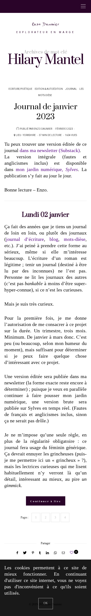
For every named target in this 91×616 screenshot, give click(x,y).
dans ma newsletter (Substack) (50, 150)
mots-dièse (74, 239)
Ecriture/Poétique (20, 89)
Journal (71, 89)
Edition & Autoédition (49, 89)
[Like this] (72, 552)
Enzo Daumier (45, 24)
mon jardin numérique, (47, 169)
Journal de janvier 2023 (45, 112)
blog (54, 239)
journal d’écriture (25, 239)
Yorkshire (29, 135)
